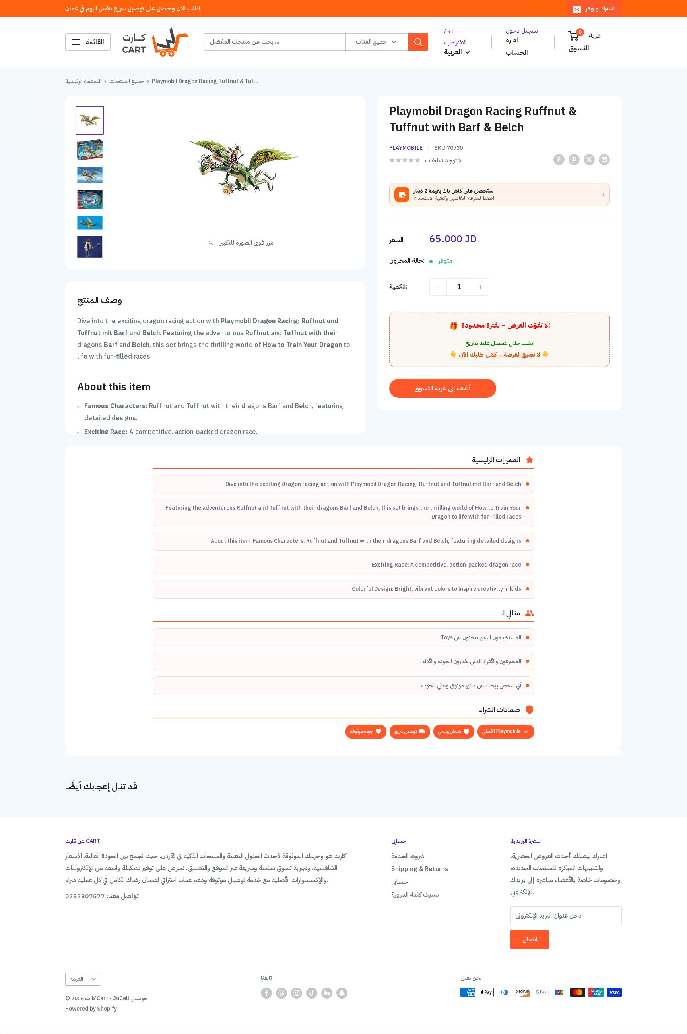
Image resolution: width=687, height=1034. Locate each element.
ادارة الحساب (517, 46)
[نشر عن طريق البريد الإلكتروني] (604, 160)
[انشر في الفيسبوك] (559, 160)
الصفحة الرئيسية (83, 81)
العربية (76, 979)
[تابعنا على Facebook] (266, 993)
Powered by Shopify (91, 1009)
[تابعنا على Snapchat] (341, 993)
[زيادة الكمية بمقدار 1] (480, 287)
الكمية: (398, 286)
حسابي (399, 882)
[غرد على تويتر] (589, 160)
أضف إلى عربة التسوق (442, 388)
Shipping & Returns (419, 869)
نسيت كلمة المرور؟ (415, 894)
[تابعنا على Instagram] (296, 993)
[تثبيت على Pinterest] (574, 160)
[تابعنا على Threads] (281, 993)
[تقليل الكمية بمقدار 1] (438, 287)
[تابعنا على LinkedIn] (326, 993)
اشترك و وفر (600, 8)
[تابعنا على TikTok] (311, 993)
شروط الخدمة (408, 856)
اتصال (529, 939)
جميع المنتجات (126, 81)
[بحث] (418, 42)
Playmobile (406, 148)
